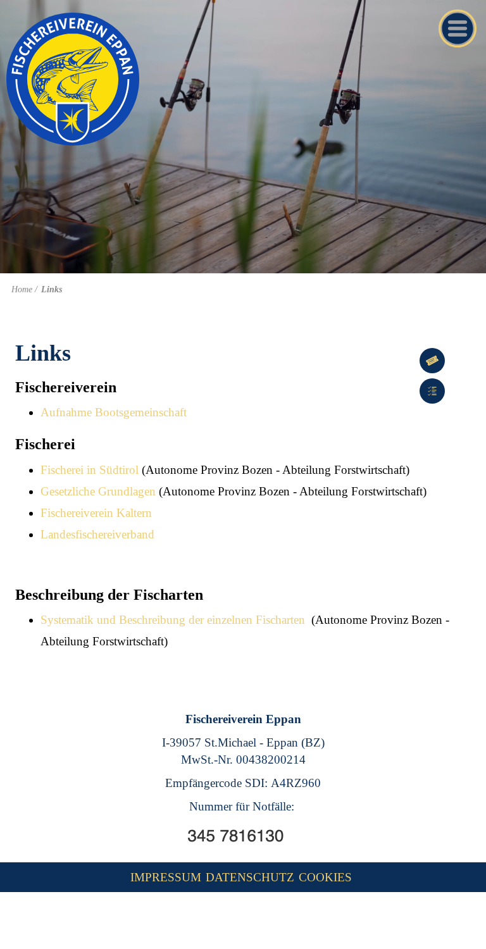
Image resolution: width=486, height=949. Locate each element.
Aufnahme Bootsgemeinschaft (113, 412)
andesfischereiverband (101, 534)
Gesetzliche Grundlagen (98, 491)
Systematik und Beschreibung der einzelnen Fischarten (172, 619)
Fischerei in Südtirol (89, 469)
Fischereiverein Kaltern (96, 512)
